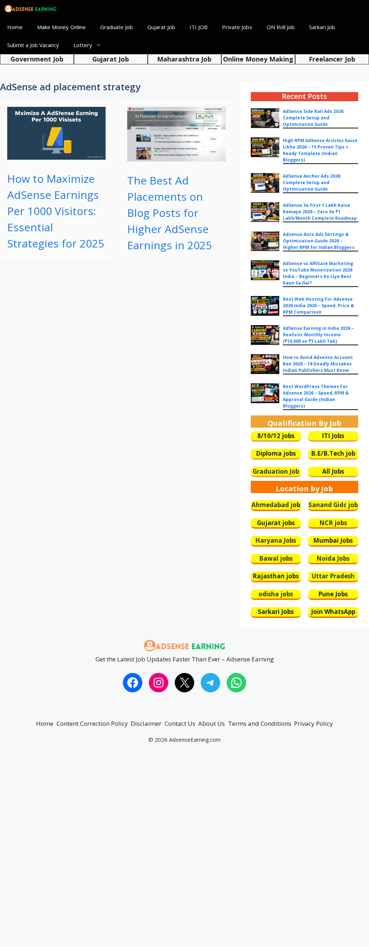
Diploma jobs (276, 453)
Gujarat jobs (276, 523)
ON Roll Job (281, 27)
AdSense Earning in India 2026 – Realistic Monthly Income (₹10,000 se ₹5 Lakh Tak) (318, 334)
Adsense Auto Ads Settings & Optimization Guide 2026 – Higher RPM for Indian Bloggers (319, 240)
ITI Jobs (333, 436)
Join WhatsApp (333, 611)
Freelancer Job (332, 59)
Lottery (83, 45)
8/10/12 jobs (275, 436)
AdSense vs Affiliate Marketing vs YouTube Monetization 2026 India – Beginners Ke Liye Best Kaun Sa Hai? (318, 273)
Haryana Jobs (275, 540)
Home (15, 27)
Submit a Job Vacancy (33, 45)
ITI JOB (199, 27)
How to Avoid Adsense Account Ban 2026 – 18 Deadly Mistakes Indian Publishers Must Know (318, 363)
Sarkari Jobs (276, 611)
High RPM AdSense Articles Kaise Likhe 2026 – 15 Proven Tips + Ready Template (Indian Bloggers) (320, 150)
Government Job (36, 59)
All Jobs (333, 471)
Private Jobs (237, 27)
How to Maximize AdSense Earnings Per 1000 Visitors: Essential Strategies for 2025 (55, 211)
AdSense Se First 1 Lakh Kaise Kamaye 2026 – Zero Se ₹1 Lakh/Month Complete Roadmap (320, 211)
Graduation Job (276, 471)
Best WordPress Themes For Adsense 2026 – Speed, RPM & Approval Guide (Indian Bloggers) (316, 396)
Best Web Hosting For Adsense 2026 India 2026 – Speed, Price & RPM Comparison (318, 305)
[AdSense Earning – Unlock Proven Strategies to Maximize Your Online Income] (31, 9)
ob (296, 505)
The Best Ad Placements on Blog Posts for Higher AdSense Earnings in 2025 (169, 212)
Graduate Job (116, 27)
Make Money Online (61, 27)
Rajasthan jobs (276, 576)
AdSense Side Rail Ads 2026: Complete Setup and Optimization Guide (314, 117)
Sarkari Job (322, 27)
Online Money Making (258, 59)
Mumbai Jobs (333, 540)
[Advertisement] (184, 852)
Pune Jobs (333, 594)
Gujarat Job (161, 27)
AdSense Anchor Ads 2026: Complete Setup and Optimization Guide (312, 182)
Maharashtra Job (184, 59)
